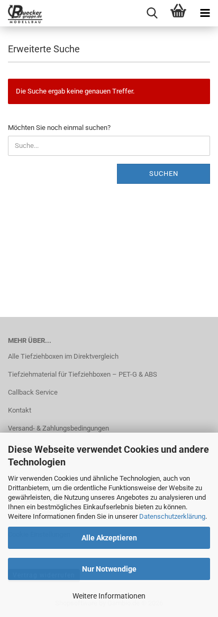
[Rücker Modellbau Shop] (21, 13)
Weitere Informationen (109, 596)
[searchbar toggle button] (152, 13)
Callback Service (33, 392)
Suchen (163, 173)
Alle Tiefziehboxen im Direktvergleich (63, 356)
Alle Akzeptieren (109, 538)
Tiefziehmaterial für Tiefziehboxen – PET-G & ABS (82, 374)
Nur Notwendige (109, 569)
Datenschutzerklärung (172, 516)
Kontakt (19, 410)
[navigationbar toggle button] (205, 13)
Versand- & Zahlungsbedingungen (58, 428)
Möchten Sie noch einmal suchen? (59, 128)
